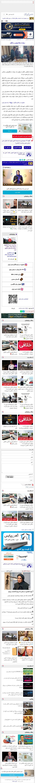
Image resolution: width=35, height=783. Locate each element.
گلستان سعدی (15, 279)
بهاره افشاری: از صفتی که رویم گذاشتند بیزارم (20, 592)
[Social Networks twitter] (22, 160)
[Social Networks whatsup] (24, 160)
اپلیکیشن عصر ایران (23, 299)
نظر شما (31, 450)
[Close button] (34, 768)
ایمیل (32, 457)
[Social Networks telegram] (20, 160)
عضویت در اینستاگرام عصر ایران (16, 265)
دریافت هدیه (12, 775)
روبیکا (11, 103)
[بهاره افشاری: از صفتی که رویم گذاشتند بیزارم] (17, 581)
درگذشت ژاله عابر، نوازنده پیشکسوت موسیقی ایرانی (20, 596)
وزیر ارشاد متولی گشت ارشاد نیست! (23, 618)
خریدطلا (10, 131)
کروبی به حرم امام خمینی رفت (25, 608)
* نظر (32, 462)
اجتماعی (27, 39)
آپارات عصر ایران (16, 289)
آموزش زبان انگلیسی (16, 284)
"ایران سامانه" (14, 781)
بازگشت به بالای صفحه (27, 530)
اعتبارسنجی (31, 487)
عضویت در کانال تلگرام (19, 103)
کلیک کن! (17, 192)
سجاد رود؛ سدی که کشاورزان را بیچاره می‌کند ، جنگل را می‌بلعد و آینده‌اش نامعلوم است (10, 247)
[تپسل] (3, 167)
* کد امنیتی (31, 474)
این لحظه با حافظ (15, 274)
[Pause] (4, 184)
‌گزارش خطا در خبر (29, 311)
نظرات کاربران (17, 148)
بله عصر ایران (5, 103)
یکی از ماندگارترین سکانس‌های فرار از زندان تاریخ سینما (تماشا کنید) (10, 254)
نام (32, 452)
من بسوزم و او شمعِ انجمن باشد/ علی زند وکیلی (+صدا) (14, 153)
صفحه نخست (31, 39)
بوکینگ (27, 487)
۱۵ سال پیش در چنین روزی (16, 270)
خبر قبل (8, 148)
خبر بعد (26, 148)
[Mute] (7, 184)
